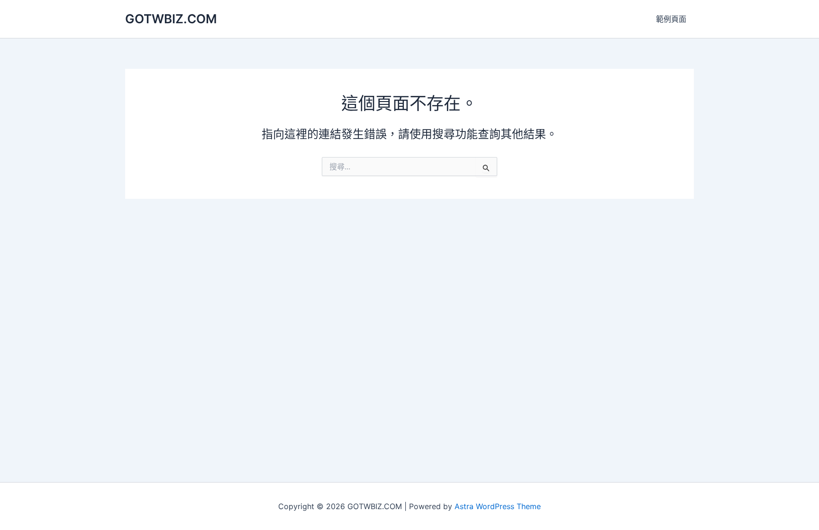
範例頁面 (671, 19)
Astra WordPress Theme (498, 506)
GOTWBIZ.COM (171, 18)
